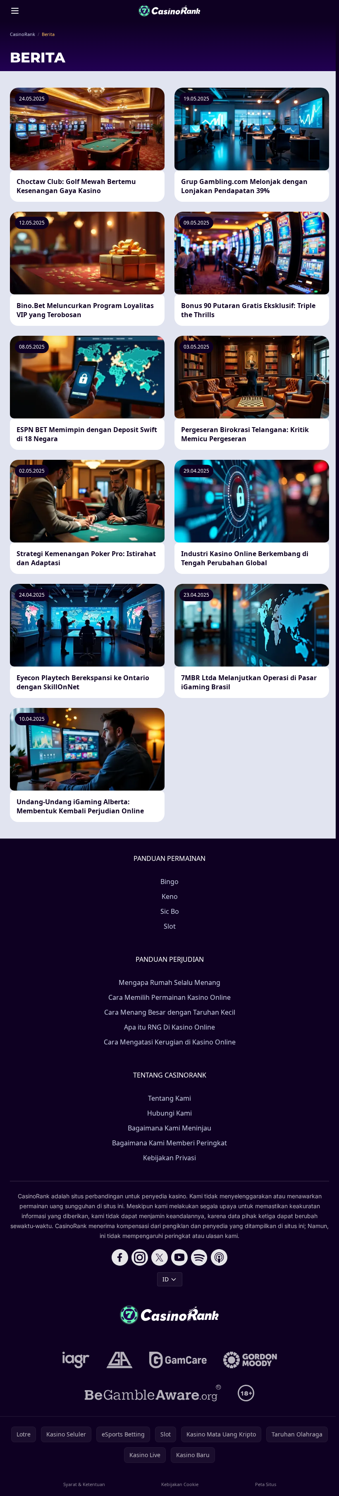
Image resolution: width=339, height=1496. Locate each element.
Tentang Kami (169, 1098)
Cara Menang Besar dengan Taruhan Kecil (169, 1012)
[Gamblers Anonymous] (119, 1360)
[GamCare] (178, 1360)
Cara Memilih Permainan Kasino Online (169, 997)
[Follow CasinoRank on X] (159, 1257)
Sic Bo (169, 911)
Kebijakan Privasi (169, 1157)
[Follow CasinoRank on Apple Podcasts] (219, 1257)
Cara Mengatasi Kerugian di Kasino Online (170, 1042)
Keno (170, 896)
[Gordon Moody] (250, 1360)
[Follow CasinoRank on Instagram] (139, 1257)
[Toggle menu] (15, 10)
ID (165, 1279)
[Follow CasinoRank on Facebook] (120, 1257)
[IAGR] (76, 1360)
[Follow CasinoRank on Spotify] (199, 1257)
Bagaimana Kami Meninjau (169, 1128)
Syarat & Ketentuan (84, 1484)
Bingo (169, 881)
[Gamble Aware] (153, 1393)
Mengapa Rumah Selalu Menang (169, 982)
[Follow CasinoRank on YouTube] (179, 1257)
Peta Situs (265, 1484)
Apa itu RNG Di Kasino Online (169, 1027)
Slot (170, 926)
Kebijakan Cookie (179, 1484)
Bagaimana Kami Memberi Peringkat (169, 1142)
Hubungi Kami (169, 1113)
